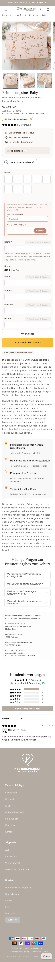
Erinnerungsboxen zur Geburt (14, 15)
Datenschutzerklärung (17, 869)
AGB (7, 850)
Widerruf (12, 919)
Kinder (8, 806)
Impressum (11, 856)
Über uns (10, 825)
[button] (6, 9)
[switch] (7, 270)
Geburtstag (11, 792)
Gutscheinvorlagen (15, 812)
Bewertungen (12, 894)
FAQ (7, 907)
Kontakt (9, 832)
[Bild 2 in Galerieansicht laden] (27, 80)
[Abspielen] (6, 162)
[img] (9, 725)
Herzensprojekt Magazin (18, 887)
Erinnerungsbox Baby (37, 15)
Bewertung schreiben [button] (27, 708)
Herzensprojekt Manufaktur (31, 948)
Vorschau (27, 334)
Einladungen (11, 819)
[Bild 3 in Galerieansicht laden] (44, 80)
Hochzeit (10, 799)
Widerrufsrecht (13, 863)
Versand (16, 114)
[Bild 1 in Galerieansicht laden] (10, 80)
